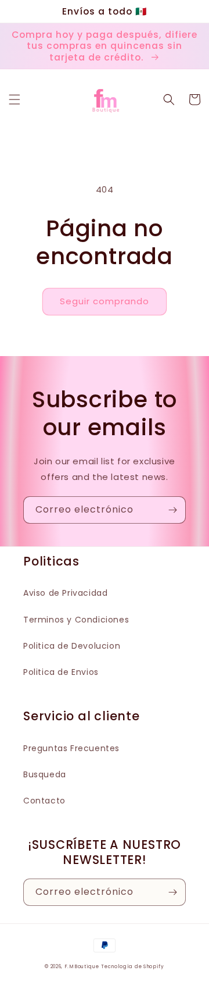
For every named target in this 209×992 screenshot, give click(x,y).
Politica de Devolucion (71, 646)
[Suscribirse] (172, 510)
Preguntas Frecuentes (71, 748)
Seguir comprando (104, 301)
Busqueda (44, 774)
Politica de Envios (61, 672)
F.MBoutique (81, 966)
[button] (14, 99)
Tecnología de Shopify (132, 966)
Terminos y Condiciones (76, 619)
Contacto (44, 800)
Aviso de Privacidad (65, 593)
